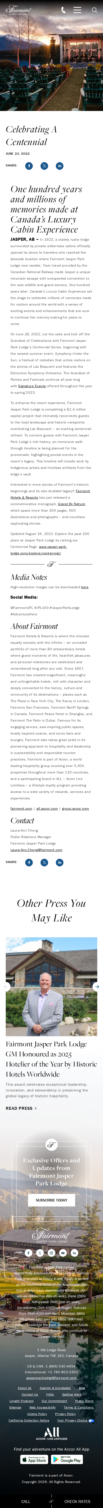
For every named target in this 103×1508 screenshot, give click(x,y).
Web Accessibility (42, 1407)
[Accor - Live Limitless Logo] (51, 1433)
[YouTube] (63, 1253)
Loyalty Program (22, 1401)
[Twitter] (40, 1253)
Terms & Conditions (79, 1407)
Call (25, 1501)
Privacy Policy (65, 1414)
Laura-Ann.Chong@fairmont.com (37, 849)
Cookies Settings (75, 1420)
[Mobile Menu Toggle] (77, 10)
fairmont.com (21, 808)
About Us (24, 1388)
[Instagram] (51, 1253)
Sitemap (15, 1407)
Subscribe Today (51, 1200)
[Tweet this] (44, 166)
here (84, 587)
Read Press (19, 1108)
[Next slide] (97, 987)
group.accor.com (75, 808)
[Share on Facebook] (29, 166)
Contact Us (30, 1394)
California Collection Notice (29, 1420)
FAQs (50, 1394)
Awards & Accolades (55, 1388)
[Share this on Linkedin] (59, 166)
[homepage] (21, 10)
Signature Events (32, 386)
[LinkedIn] (74, 1253)
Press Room (84, 1401)
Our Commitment (54, 1401)
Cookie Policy (37, 1414)
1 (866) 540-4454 (61, 1366)
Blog (82, 1388)
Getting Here (71, 1394)
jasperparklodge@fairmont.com (51, 1377)
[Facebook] (28, 1253)
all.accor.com (47, 808)
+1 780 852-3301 (63, 1372)
